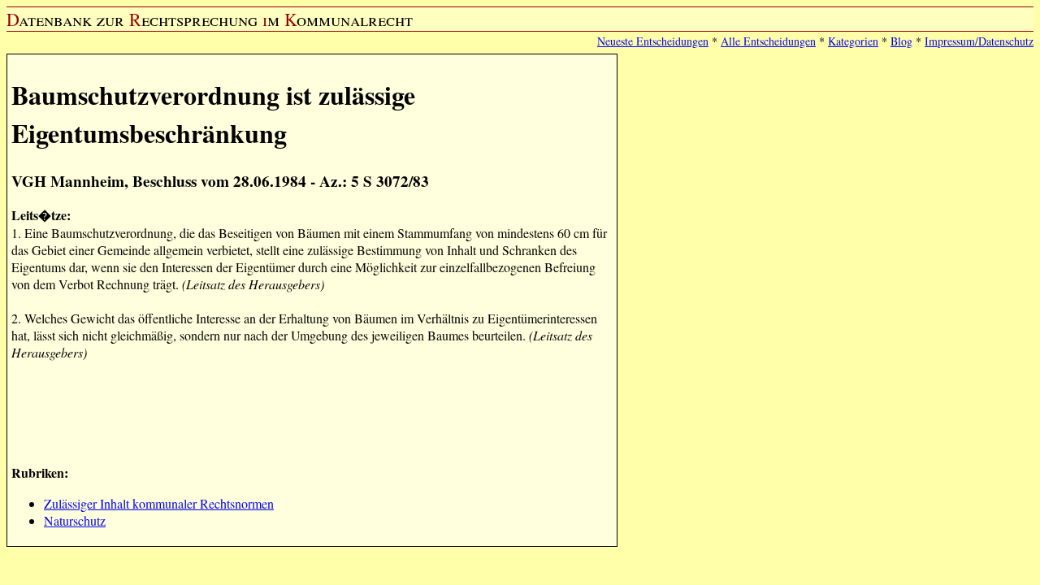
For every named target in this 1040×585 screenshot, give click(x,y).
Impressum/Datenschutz (979, 41)
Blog (901, 41)
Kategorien (853, 41)
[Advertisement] (307, 410)
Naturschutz (75, 520)
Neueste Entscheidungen (652, 41)
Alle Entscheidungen (768, 41)
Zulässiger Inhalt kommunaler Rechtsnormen (159, 503)
